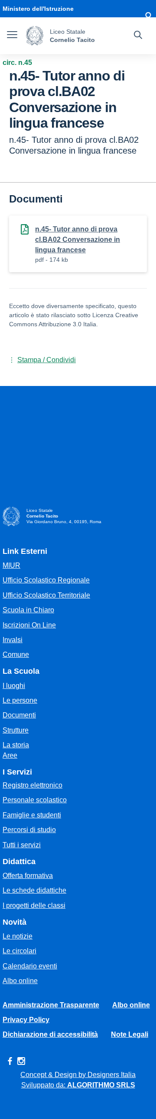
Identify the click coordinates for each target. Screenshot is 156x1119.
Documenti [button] (19, 715)
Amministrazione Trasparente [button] (51, 1005)
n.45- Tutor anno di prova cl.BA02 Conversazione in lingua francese (77, 239)
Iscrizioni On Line (29, 625)
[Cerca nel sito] (138, 36)
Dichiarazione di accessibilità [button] (50, 1034)
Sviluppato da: (78, 1085)
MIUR (11, 565)
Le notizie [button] (17, 936)
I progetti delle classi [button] (34, 905)
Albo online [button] (20, 980)
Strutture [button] (16, 730)
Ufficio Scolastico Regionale (46, 580)
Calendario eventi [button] (30, 966)
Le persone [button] (20, 700)
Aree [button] (10, 755)
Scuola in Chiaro (28, 610)
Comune (16, 654)
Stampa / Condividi (46, 359)
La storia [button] (16, 745)
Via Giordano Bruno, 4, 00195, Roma (63, 521)
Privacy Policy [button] (26, 1019)
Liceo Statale (67, 31)
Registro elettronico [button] (32, 785)
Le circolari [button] (19, 951)
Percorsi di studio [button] (29, 829)
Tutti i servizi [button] (22, 845)
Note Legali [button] (129, 1034)
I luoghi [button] (14, 685)
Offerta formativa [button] (28, 875)
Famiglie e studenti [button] (32, 815)
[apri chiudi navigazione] (12, 36)
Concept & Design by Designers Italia (78, 1074)
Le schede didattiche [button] (34, 890)
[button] (148, 17)
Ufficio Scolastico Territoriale (46, 595)
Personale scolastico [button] (35, 800)
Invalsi (13, 639)
